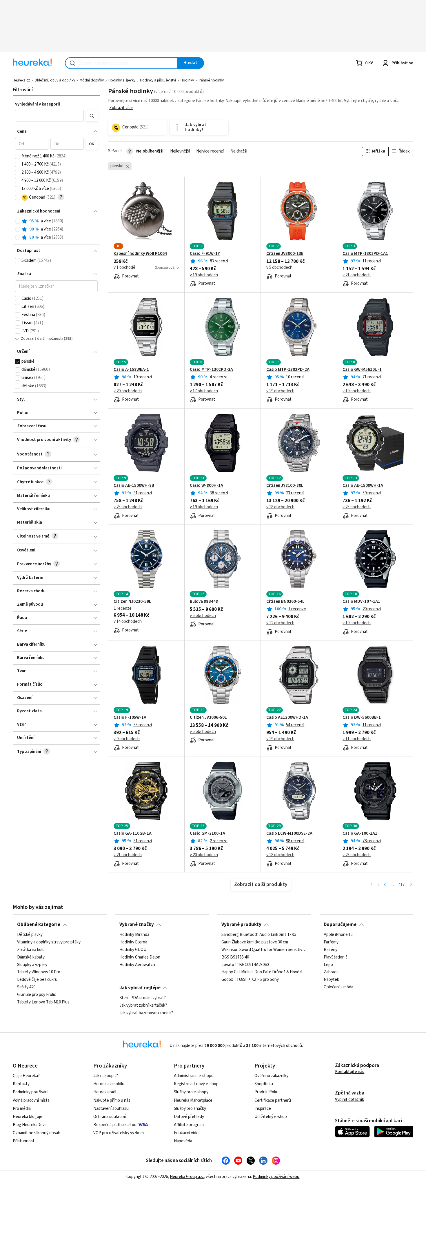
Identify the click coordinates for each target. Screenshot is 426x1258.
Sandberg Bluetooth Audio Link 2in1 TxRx (258, 935)
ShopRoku (263, 1084)
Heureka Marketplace (193, 1100)
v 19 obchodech (204, 275)
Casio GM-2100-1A (207, 833)
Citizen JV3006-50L (208, 717)
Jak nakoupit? (105, 1076)
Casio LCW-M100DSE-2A (289, 833)
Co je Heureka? (26, 1076)
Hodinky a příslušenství (158, 80)
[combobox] (121, 63)
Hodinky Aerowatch (137, 965)
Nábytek (331, 980)
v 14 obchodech (128, 622)
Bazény (330, 950)
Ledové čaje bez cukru (37, 980)
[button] (49, 115)
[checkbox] (17, 156)
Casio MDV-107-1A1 (361, 602)
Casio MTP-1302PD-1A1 (365, 254)
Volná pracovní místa (31, 1100)
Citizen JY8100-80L (284, 486)
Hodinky (187, 80)
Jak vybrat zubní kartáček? (143, 1005)
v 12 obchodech (280, 623)
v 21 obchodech (357, 275)
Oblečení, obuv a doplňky (54, 80)
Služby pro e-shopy (191, 1092)
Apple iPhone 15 (338, 935)
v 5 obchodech (279, 268)
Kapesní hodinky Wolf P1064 (140, 254)
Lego (328, 965)
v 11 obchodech (357, 739)
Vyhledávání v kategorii (37, 104)
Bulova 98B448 (204, 602)
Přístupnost (23, 1141)
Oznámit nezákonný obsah (36, 1133)
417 (401, 885)
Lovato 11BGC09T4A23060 (245, 965)
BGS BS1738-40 (235, 957)
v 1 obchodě (124, 268)
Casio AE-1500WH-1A (363, 486)
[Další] (411, 885)
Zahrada (331, 972)
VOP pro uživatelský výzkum (118, 1133)
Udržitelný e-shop (270, 1117)
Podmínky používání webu (276, 1177)
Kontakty (21, 1084)
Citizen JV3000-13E (284, 254)
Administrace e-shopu (194, 1076)
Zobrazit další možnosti (42, 338)
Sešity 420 (26, 987)
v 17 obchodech (204, 391)
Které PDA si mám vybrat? (142, 998)
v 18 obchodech (280, 507)
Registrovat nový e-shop (196, 1084)
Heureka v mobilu (108, 1084)
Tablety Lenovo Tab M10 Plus (43, 1002)
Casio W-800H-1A (206, 486)
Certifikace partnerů (272, 1100)
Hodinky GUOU (132, 950)
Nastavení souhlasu (111, 1108)
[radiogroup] (56, 229)
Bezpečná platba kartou (114, 1125)
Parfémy (331, 942)
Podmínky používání (30, 1092)
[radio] (17, 221)
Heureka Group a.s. (187, 1177)
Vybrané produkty (241, 924)
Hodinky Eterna (133, 942)
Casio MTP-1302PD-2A (288, 370)
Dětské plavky (30, 935)
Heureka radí (104, 1092)
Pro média (22, 1108)
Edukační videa (187, 1133)
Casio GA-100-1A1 (360, 833)
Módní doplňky (92, 80)
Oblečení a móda (338, 987)
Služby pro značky (190, 1108)
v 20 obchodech (128, 391)
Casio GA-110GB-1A (133, 833)
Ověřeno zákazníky (271, 1076)
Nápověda (183, 1141)
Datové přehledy (189, 1117)
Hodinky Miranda (134, 935)
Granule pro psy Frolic (36, 995)
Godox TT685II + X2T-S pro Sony (250, 980)
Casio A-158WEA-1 (131, 370)
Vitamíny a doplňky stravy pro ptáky (49, 942)
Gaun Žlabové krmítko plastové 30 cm (254, 942)
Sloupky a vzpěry (32, 965)
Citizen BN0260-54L (285, 602)
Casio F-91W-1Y (205, 254)
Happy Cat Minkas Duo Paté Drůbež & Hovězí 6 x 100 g (264, 972)
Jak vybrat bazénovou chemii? (146, 1013)
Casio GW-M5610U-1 (362, 370)
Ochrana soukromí (109, 1117)
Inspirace (262, 1108)
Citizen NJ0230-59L (132, 602)
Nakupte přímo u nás (111, 1100)
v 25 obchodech (128, 507)
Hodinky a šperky (121, 80)
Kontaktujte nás (349, 1072)
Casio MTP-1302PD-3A (211, 370)
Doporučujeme (340, 924)
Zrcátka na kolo (31, 950)
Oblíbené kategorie (38, 924)
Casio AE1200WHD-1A (287, 717)
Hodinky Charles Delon (139, 957)
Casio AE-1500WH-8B (134, 486)
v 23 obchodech (357, 855)
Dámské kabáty (31, 957)
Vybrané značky (136, 924)
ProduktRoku (266, 1092)
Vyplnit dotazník (349, 1100)
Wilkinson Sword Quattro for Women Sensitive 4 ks (264, 950)
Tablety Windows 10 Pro (38, 972)
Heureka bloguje (27, 1117)
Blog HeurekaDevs (30, 1125)
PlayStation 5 (335, 957)
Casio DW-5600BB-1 (362, 717)
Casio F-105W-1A (130, 717)
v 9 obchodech (127, 739)
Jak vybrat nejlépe (140, 987)
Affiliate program (189, 1125)
